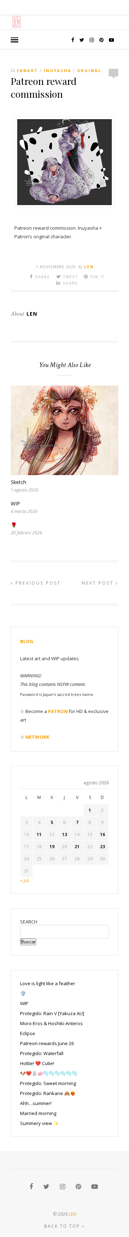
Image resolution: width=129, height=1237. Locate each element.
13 (64, 834)
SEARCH (28, 921)
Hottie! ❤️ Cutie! (37, 1063)
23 (102, 847)
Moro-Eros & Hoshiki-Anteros (51, 1023)
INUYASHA (57, 70)
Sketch (18, 482)
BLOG (26, 641)
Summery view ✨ (39, 1123)
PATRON (58, 711)
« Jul (24, 880)
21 (77, 847)
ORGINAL (89, 70)
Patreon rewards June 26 (47, 1043)
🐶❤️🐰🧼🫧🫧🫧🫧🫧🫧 (48, 1073)
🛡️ (23, 993)
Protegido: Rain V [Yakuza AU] (52, 1013)
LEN (72, 1214)
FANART (27, 70)
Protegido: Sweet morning (48, 1083)
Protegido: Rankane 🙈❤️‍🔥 (48, 1093)
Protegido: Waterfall (41, 1053)
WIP (15, 503)
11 (39, 834)
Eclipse (27, 1033)
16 (102, 834)
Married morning (38, 1113)
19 (51, 847)
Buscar (28, 942)
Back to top (63, 1226)
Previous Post (37, 583)
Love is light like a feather (47, 983)
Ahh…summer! (36, 1103)
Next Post (99, 583)
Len (89, 266)
